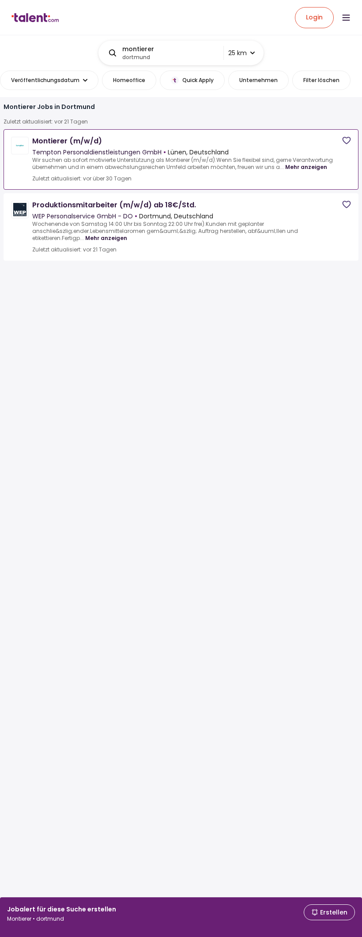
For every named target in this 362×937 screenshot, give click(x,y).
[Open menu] (346, 17)
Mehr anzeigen (306, 167)
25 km (237, 53)
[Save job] (346, 140)
